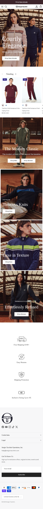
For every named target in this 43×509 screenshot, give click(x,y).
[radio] (3, 105)
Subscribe (21, 475)
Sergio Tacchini (10, 502)
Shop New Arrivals (11, 58)
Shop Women (28, 160)
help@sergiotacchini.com (10, 450)
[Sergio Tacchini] (21, 6)
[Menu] (2, 6)
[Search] (7, 6)
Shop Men (13, 160)
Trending (9, 74)
